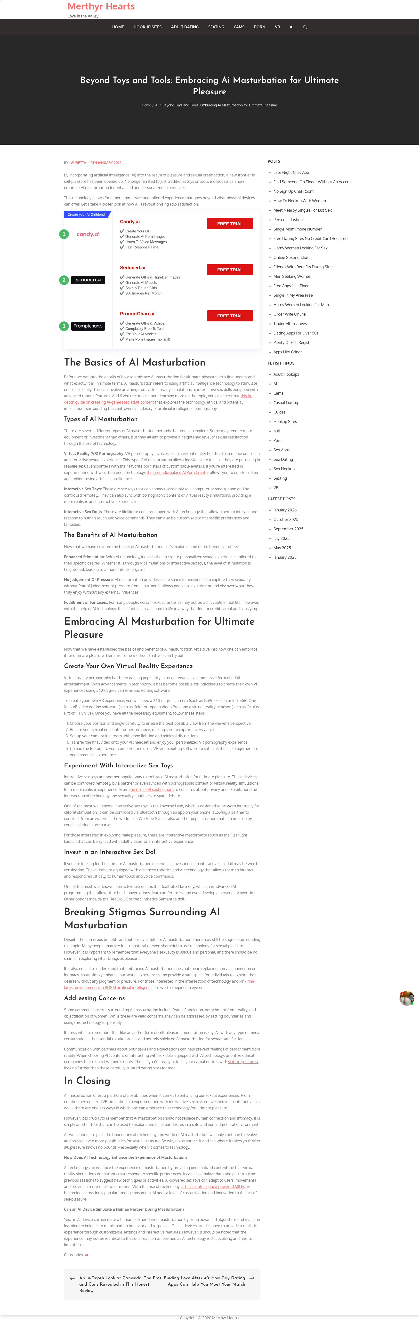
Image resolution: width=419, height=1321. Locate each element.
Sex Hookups (285, 468)
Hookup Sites (147, 26)
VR (277, 26)
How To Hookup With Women (300, 200)
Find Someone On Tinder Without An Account (313, 181)
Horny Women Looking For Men (301, 304)
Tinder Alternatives (290, 323)
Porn (259, 26)
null (277, 431)
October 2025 (286, 519)
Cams (239, 26)
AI (292, 26)
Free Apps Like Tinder (292, 285)
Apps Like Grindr (288, 352)
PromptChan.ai (137, 313)
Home (118, 26)
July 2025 (282, 538)
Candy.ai (130, 221)
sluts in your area (243, 1061)
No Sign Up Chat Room (294, 191)
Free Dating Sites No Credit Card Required (310, 238)
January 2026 (285, 510)
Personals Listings (289, 219)
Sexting (216, 26)
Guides (279, 412)
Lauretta (77, 162)
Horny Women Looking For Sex (301, 248)
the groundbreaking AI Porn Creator (178, 472)
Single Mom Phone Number (298, 229)
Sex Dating (283, 459)
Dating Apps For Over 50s (296, 333)
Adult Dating (185, 26)
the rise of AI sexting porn (151, 789)
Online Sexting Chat (291, 257)
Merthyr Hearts (101, 6)
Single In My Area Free (293, 295)
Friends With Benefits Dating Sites (303, 266)
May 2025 (282, 547)
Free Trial (230, 223)
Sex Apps (282, 449)
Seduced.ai (132, 267)
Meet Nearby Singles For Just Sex (303, 210)
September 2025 (288, 528)
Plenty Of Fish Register (293, 342)
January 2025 (285, 557)
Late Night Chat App (291, 172)
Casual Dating (286, 402)
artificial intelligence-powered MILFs (213, 1186)
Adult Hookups (286, 374)
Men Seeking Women (292, 276)
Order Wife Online (290, 314)
